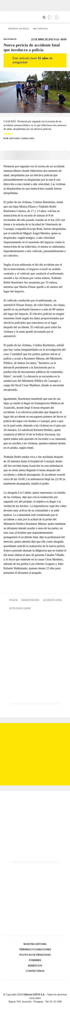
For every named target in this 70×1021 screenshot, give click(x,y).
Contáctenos (35, 971)
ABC (10, 17)
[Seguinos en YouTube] (37, 1006)
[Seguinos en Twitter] (33, 1006)
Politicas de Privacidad (35, 955)
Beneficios (35, 966)
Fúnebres (35, 960)
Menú (65, 17)
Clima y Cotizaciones (38, 17)
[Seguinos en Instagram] (41, 1006)
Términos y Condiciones (35, 949)
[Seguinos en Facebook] (29, 1006)
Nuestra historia (35, 944)
